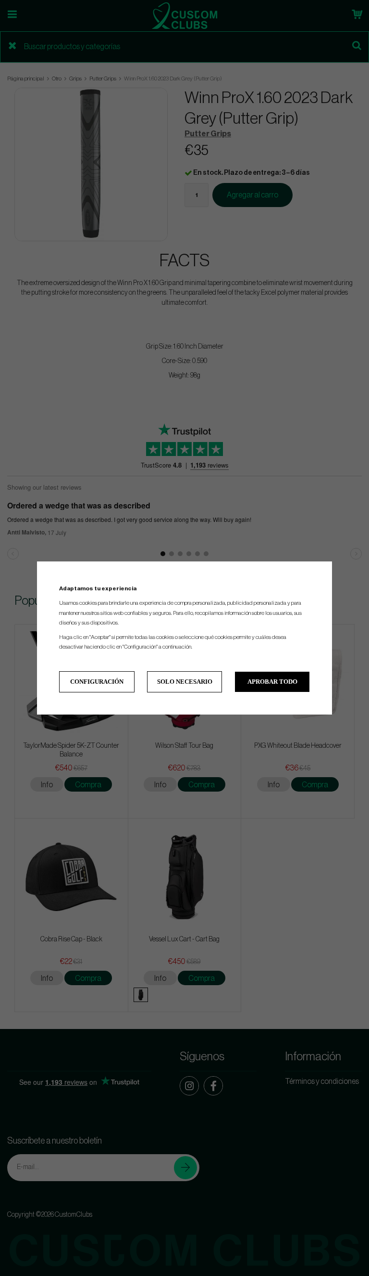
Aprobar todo (272, 681)
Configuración (96, 681)
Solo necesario (184, 681)
